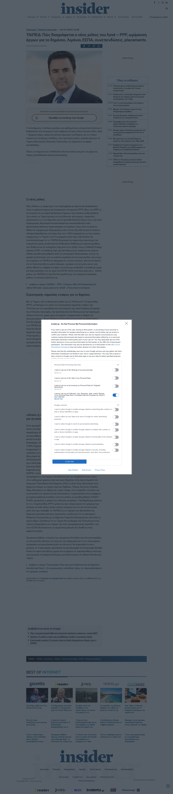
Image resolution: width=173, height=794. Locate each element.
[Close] (127, 324)
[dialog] (86, 397)
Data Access (86, 470)
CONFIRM (69, 462)
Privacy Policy (100, 470)
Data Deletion (73, 470)
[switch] (116, 369)
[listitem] (86, 364)
